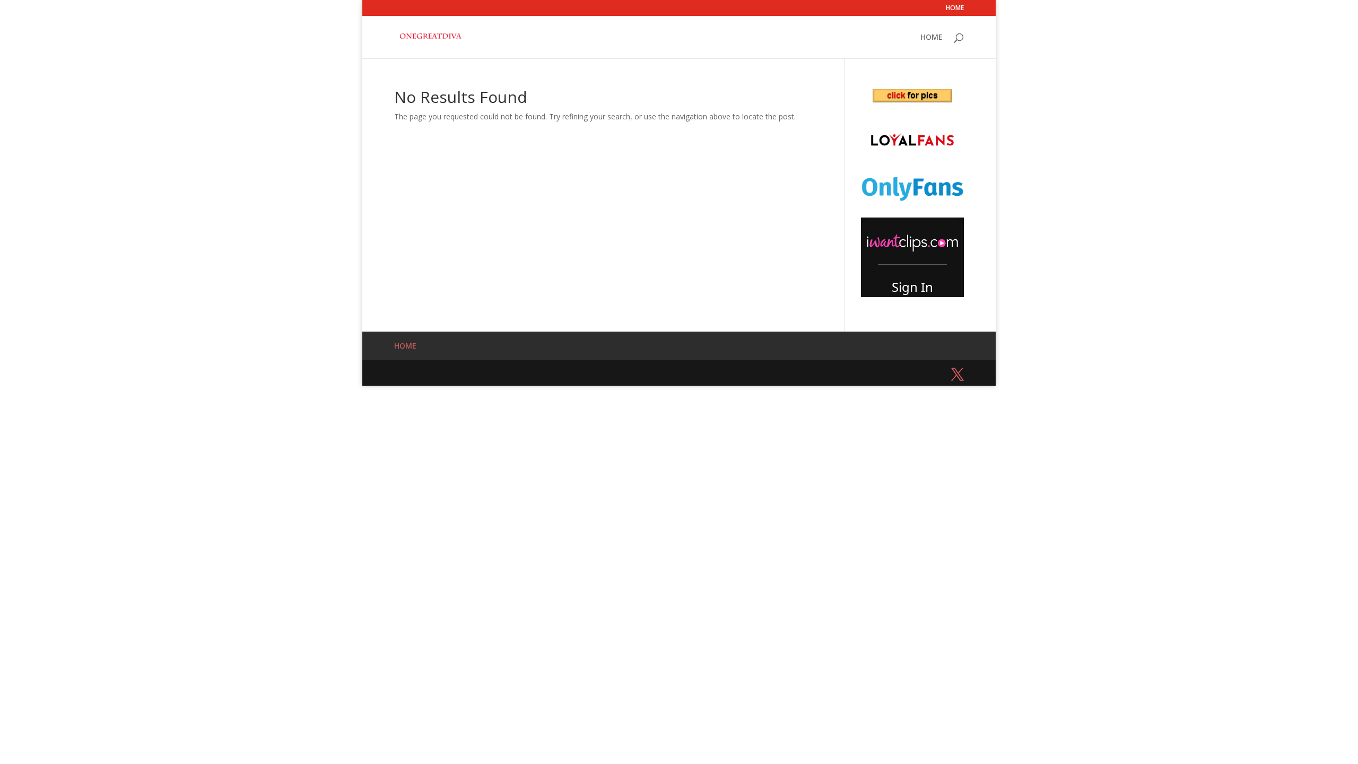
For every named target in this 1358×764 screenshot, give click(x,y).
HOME (955, 8)
